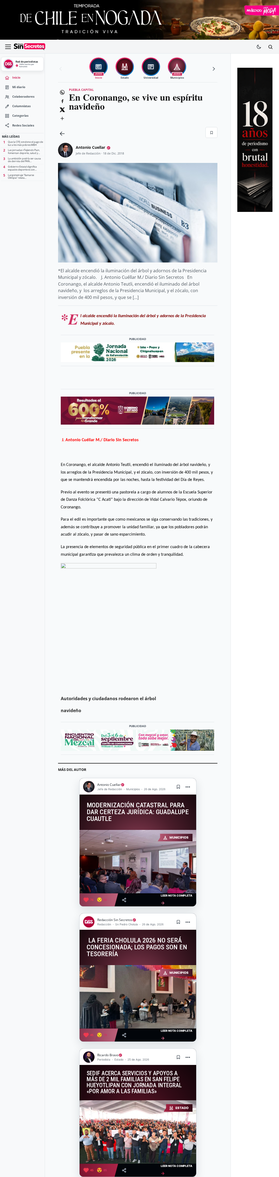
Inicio (16, 77)
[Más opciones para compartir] (62, 118)
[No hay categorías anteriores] (61, 69)
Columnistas (21, 106)
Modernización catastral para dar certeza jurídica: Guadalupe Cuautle (138, 812)
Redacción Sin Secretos (114, 920)
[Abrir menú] (8, 47)
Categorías (20, 116)
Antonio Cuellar (90, 147)
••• (188, 787)
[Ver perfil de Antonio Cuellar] (65, 150)
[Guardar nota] (178, 786)
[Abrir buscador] (270, 46)
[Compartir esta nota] (124, 900)
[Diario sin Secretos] (29, 46)
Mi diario (18, 87)
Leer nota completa (176, 900)
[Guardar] (211, 132)
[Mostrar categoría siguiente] (213, 69)
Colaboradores (23, 96)
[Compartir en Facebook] (62, 101)
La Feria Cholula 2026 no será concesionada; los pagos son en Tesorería (137, 947)
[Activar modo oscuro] (259, 47)
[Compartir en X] (62, 109)
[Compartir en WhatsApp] (62, 92)
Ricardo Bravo (108, 1055)
